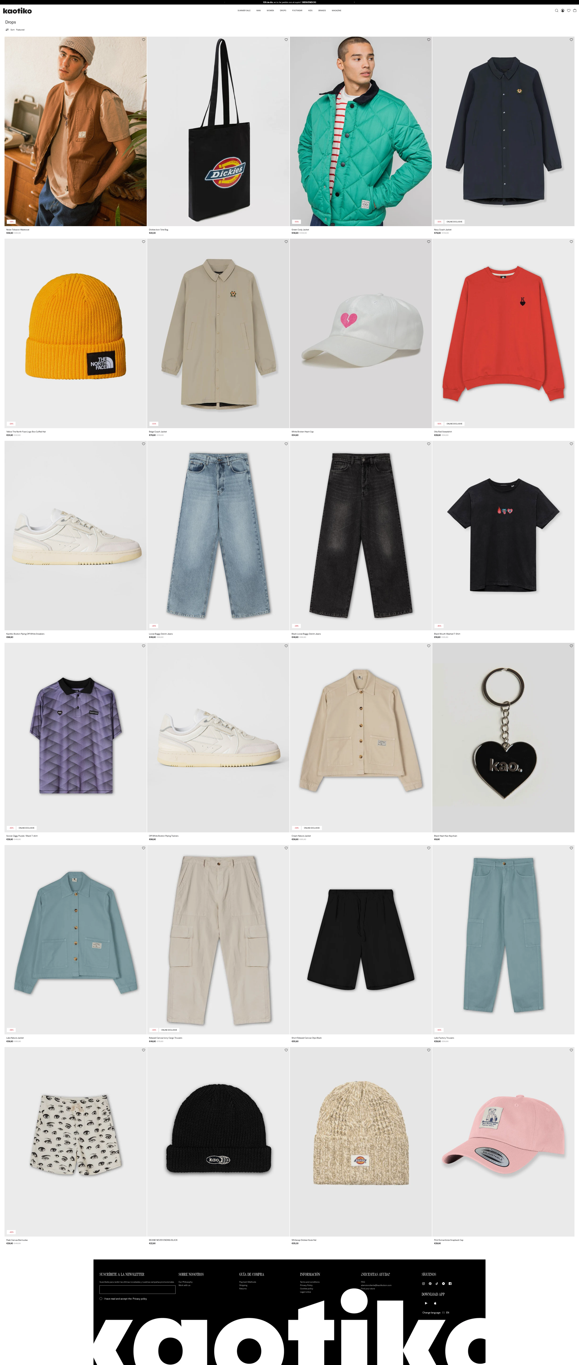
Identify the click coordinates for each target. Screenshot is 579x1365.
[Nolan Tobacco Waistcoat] (76, 131)
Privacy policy (140, 1298)
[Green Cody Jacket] (361, 131)
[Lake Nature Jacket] (76, 940)
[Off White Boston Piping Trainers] (218, 737)
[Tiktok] (436, 1283)
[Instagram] (423, 1283)
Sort (17, 29)
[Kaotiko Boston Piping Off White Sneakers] (76, 535)
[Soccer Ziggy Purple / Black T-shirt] (76, 737)
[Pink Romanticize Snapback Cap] (503, 1142)
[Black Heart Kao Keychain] (503, 737)
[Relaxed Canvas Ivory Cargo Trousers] (218, 940)
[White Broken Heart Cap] (361, 333)
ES (443, 1312)
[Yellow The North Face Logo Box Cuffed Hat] (76, 333)
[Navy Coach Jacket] (503, 131)
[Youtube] (443, 1283)
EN (447, 1312)
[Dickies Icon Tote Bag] (218, 131)
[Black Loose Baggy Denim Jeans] (361, 535)
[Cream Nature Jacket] (361, 737)
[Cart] (575, 11)
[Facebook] (450, 1283)
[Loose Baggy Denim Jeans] (218, 535)
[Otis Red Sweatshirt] (503, 333)
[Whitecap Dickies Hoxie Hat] (361, 1142)
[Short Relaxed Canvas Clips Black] (361, 940)
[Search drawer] (557, 11)
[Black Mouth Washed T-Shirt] (503, 535)
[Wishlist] (569, 11)
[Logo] (17, 11)
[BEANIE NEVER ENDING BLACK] (218, 1142)
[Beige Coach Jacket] (218, 333)
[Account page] (563, 11)
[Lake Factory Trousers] (503, 940)
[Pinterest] (430, 1283)
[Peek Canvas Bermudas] (76, 1142)
